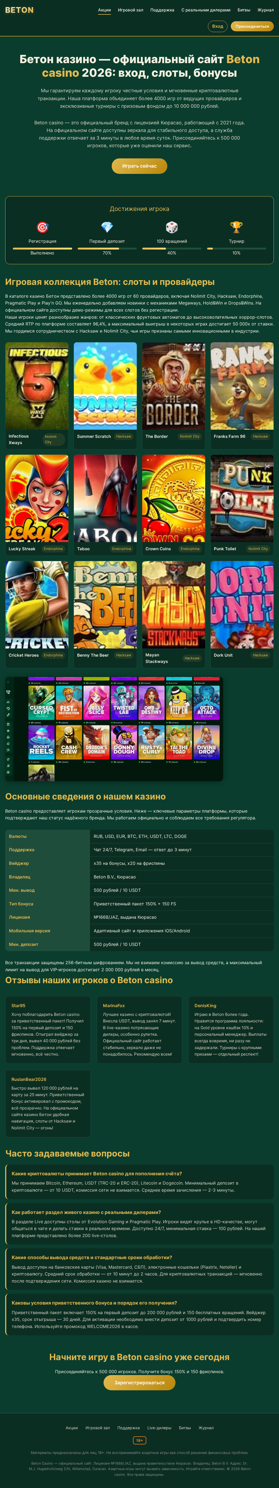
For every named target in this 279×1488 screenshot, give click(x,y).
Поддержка (162, 10)
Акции (104, 10)
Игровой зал (130, 10)
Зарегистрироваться (139, 1382)
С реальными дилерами (206, 10)
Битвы (244, 10)
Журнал (265, 10)
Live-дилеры (159, 1427)
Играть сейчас (139, 166)
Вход (217, 26)
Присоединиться (252, 26)
